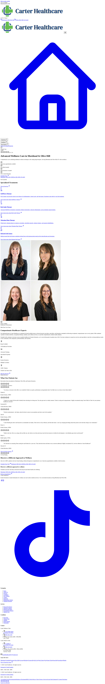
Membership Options (8, 600)
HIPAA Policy (29, 679)
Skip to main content (5, 1)
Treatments (3, 139)
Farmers (12, 660)
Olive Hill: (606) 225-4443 (22, 20)
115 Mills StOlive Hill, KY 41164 (8, 644)
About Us (3, 146)
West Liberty (41, 660)
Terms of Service (43, 679)
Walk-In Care (6, 612)
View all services (4, 186)
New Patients (4, 144)
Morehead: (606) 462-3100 (8, 20)
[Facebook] (1, 480)
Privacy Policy (36, 679)
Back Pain (5, 617)
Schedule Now (4, 175)
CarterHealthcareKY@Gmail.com (10, 654)
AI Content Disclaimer (62, 679)
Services (5, 593)
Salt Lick (36, 660)
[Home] (52, 137)
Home (4, 591)
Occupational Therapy (8, 610)
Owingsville (30, 660)
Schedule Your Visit (5, 464)
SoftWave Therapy (7, 608)
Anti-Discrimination (11, 679)
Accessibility (3, 679)
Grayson (21, 660)
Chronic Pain (6, 619)
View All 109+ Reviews (6, 451)
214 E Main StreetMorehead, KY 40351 (8, 632)
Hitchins (26, 660)
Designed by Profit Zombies (7, 667)
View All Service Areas (6, 662)
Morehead (3, 660)
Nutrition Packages (7, 601)
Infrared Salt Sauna (7, 609)
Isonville (55, 660)
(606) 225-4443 (8, 647)
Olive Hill (16, 660)
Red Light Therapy (7, 606)
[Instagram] (3, 480)
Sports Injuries (6, 621)
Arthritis (5, 620)
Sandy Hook (50, 660)
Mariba (64, 660)
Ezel (46, 660)
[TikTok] (52, 585)
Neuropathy (6, 622)
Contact (6, 146)
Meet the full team (5, 373)
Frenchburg (60, 660)
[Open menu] (65, 32)
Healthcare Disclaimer (21, 679)
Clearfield (8, 660)
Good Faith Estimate (52, 679)
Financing (10, 146)
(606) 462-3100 (8, 634)
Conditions (3, 142)
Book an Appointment (6, 474)
